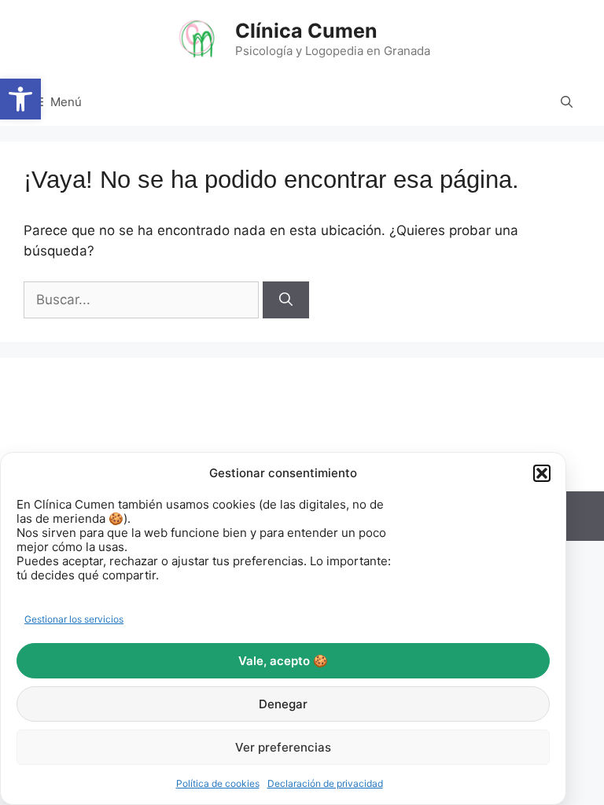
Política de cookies (218, 783)
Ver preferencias (283, 747)
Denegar (283, 704)
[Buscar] (286, 300)
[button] (20, 99)
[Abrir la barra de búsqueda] (566, 102)
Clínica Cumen (306, 30)
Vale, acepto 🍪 (283, 660)
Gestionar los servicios (73, 619)
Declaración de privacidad (325, 783)
